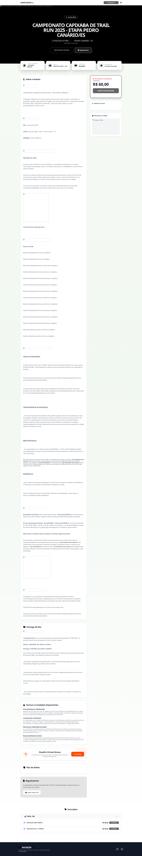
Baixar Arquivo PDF (33, 792)
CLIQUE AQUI (27, 681)
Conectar (78, 754)
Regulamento (84, 50)
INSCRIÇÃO (26, 2)
